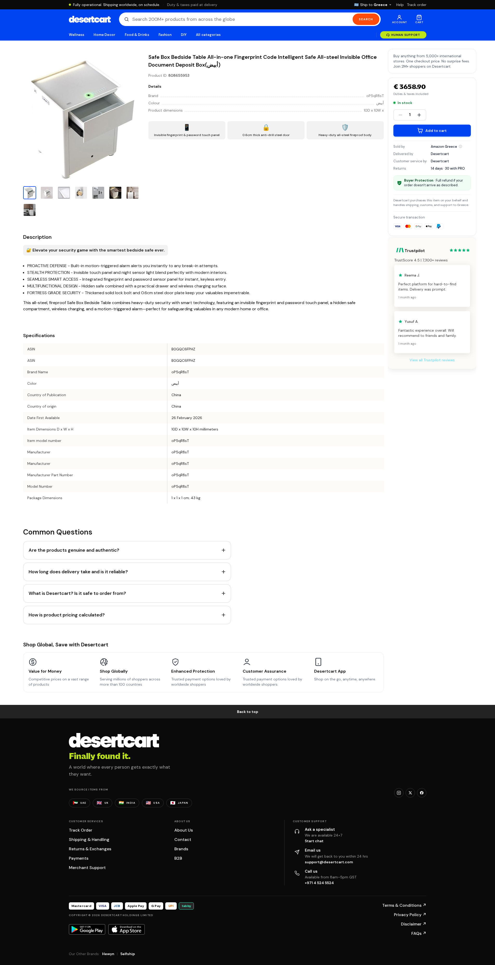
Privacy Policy (410, 914)
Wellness (76, 35)
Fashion (165, 35)
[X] (410, 792)
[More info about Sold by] (460, 146)
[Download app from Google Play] (87, 929)
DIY (184, 35)
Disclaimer (413, 924)
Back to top (247, 711)
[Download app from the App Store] (126, 929)
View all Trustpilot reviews (432, 360)
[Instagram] (399, 792)
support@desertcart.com (329, 862)
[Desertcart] (90, 19)
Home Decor (104, 35)
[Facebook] (421, 792)
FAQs (418, 933)
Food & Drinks (137, 35)
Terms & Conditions (404, 905)
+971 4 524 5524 (319, 882)
